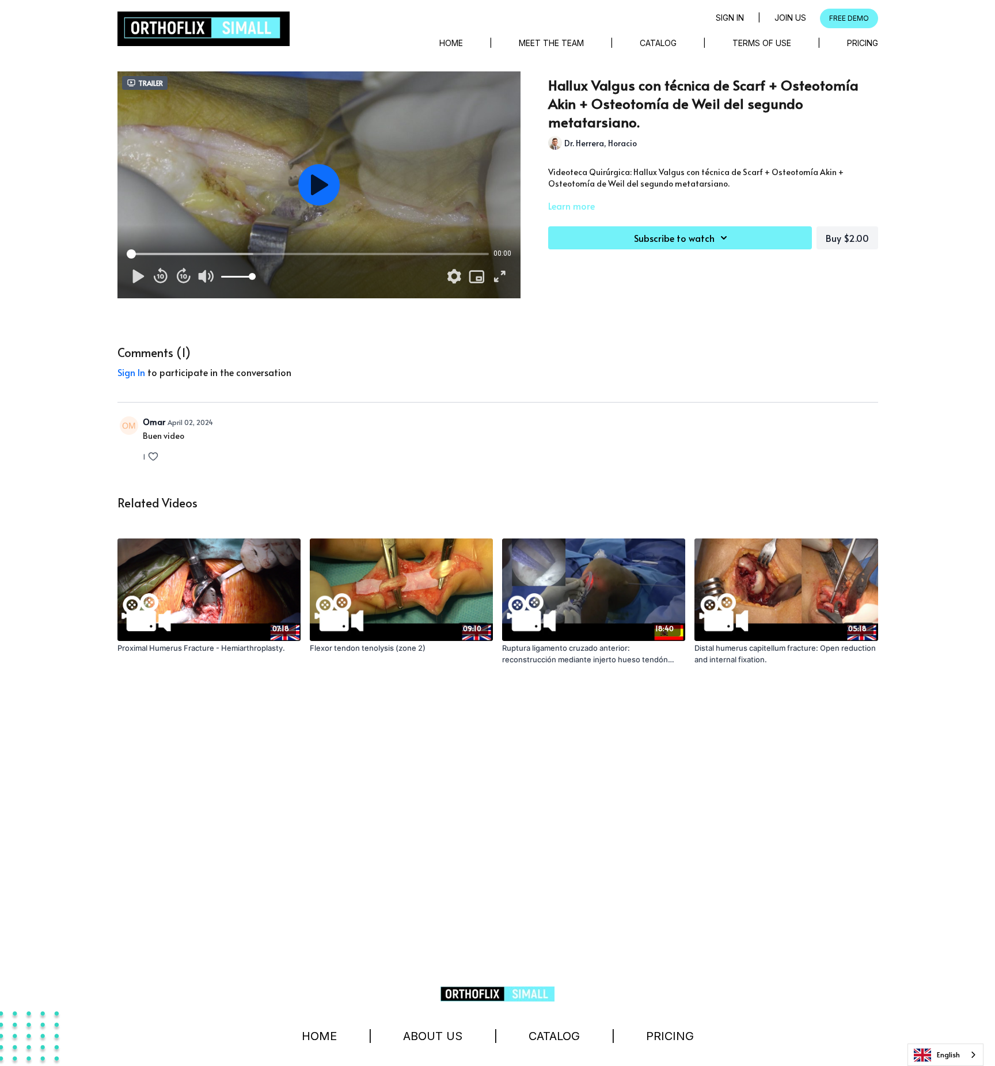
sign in (131, 372)
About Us (432, 1036)
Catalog (658, 43)
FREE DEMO (849, 18)
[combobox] (945, 1055)
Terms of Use (761, 43)
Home (451, 43)
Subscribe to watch (674, 238)
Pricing (862, 43)
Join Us (790, 17)
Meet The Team (551, 43)
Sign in (730, 17)
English (948, 1054)
